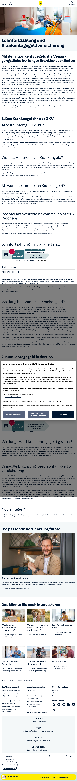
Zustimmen (63, 414)
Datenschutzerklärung (13, 397)
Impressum (48, 401)
